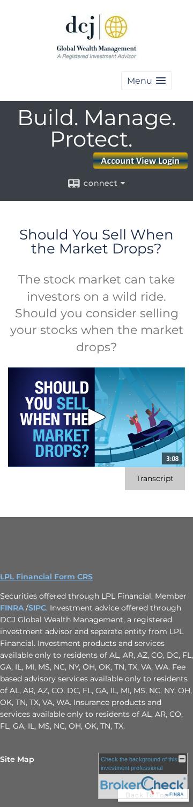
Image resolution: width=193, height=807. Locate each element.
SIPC (37, 608)
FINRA (13, 608)
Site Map (17, 759)
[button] (146, 80)
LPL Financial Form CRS (46, 576)
